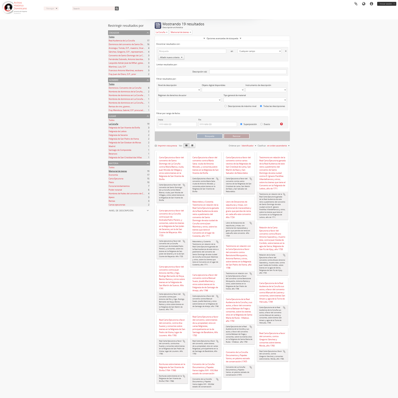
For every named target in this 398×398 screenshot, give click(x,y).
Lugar (112, 116)
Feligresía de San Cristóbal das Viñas (125, 157)
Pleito (111, 182)
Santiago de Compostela (120, 150)
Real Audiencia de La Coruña (122, 40)
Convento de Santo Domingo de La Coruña (128, 55)
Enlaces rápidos (371, 4)
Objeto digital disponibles (213, 85)
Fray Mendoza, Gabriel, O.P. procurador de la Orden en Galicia (137, 110)
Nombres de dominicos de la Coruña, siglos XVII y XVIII (134, 91)
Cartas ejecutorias (117, 204)
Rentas (112, 201)
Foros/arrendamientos (119, 186)
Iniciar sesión (386, 3)
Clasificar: (262, 145)
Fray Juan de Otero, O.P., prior (122, 74)
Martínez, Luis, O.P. (117, 66)
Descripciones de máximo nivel (241, 106)
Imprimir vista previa (167, 145)
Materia (113, 163)
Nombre (113, 80)
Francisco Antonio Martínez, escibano (126, 70)
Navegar (50, 8)
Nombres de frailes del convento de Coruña (129, 193)
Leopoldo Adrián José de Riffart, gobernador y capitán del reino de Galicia (142, 63)
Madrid (112, 146)
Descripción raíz (199, 71)
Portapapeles (356, 4)
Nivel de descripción (121, 210)
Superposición (250, 124)
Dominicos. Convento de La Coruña (125, 87)
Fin (199, 119)
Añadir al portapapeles (183, 185)
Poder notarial (115, 189)
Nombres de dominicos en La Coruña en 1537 (130, 99)
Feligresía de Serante (118, 135)
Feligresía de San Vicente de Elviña (124, 127)
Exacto (266, 124)
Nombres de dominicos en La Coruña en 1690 (130, 95)
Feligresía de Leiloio (118, 131)
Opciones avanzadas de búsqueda (222, 38)
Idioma (364, 4)
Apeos (111, 197)
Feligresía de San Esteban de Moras (125, 142)
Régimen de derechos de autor (172, 95)
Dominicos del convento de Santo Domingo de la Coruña (135, 44)
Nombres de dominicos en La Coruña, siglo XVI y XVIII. (134, 102)
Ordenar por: (235, 145)
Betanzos (113, 153)
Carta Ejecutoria (116, 178)
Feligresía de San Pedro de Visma (124, 138)
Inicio (160, 119)
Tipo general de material (235, 95)
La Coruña (113, 123)
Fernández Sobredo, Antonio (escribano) (127, 59)
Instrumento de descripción (258, 85)
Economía (113, 174)
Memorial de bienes (118, 171)
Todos (111, 36)
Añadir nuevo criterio (170, 57)
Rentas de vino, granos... (120, 106)
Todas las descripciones (274, 106)
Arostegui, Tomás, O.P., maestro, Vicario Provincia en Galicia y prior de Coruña (144, 48)
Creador (114, 32)
